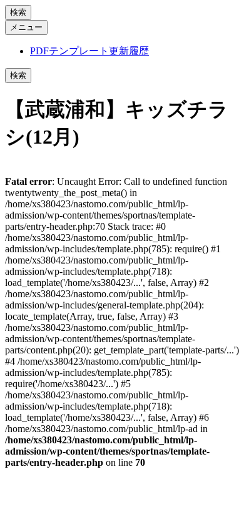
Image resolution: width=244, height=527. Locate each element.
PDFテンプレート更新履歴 (89, 51)
